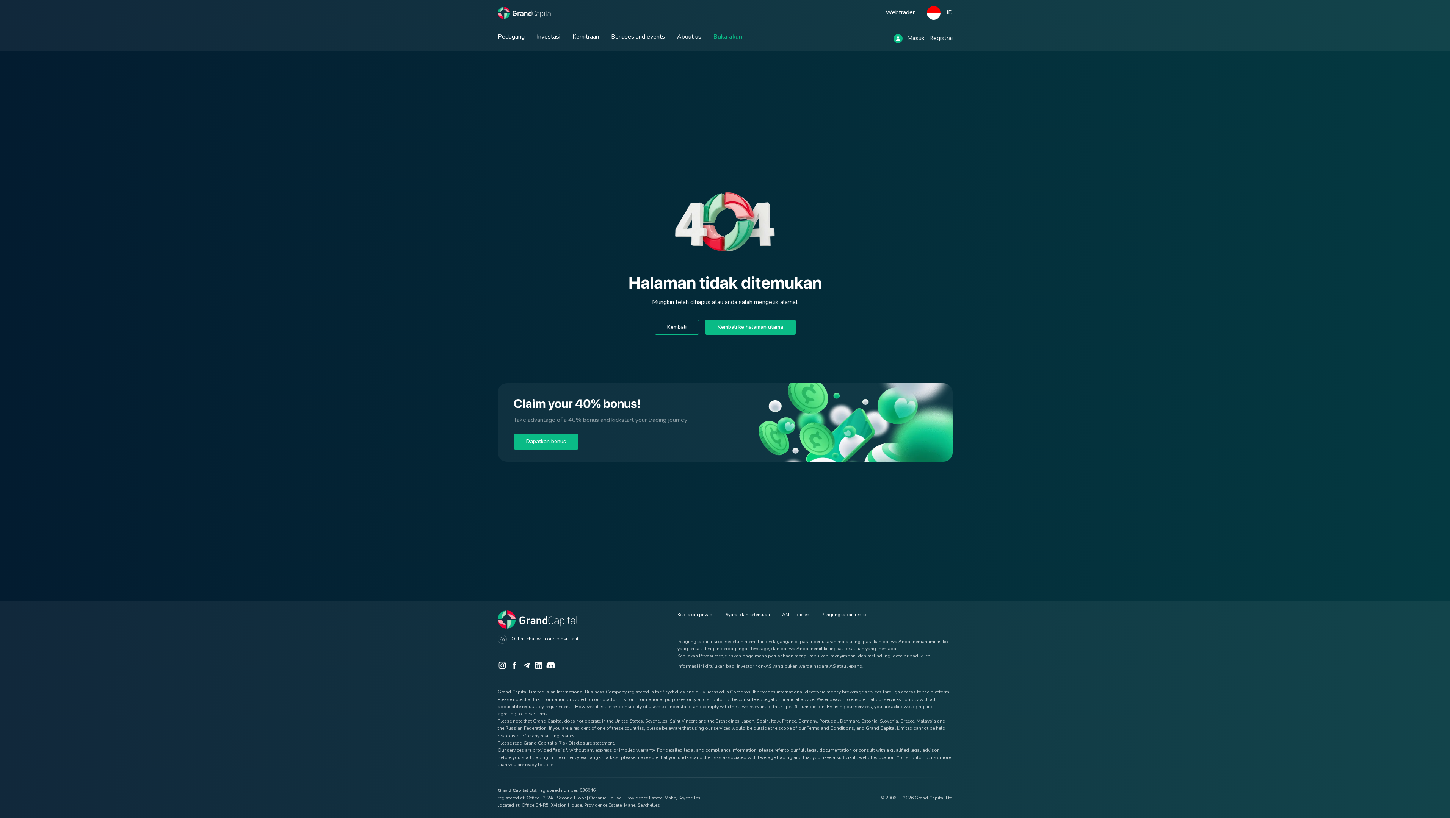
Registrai (941, 38)
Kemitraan (585, 37)
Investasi (548, 37)
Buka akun (727, 37)
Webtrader (900, 12)
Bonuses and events (638, 37)
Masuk (916, 38)
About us (689, 37)
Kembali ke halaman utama (750, 327)
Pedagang (511, 37)
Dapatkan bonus (546, 441)
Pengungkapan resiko (844, 615)
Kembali (677, 327)
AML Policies (795, 615)
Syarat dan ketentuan (748, 615)
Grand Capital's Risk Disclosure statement (569, 743)
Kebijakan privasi (695, 615)
